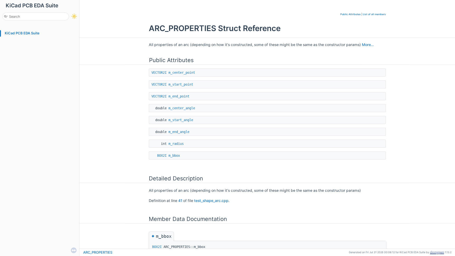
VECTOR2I (159, 72)
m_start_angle (180, 120)
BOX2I (162, 155)
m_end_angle (178, 132)
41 (180, 200)
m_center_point (181, 72)
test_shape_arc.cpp (211, 200)
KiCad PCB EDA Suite (22, 33)
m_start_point (180, 84)
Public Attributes (350, 14)
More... (368, 44)
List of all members (374, 14)
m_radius (176, 144)
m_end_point (178, 96)
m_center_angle (181, 108)
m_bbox (174, 155)
